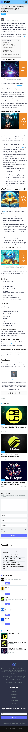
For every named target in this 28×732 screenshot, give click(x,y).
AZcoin (23, 36)
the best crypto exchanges (14, 343)
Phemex (7, 618)
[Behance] (17, 393)
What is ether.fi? (6, 42)
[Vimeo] (21, 393)
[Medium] (12, 393)
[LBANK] (2, 589)
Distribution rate (8, 50)
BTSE (6, 608)
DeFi (18, 231)
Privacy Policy (14, 694)
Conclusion (5, 56)
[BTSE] (2, 610)
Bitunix (6, 597)
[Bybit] (2, 580)
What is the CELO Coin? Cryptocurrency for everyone (13, 551)
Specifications (7, 48)
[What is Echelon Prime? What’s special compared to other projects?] (14, 443)
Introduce (14, 691)
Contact (14, 703)
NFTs (23, 147)
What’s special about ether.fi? (9, 45)
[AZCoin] (6, 1)
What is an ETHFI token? (8, 47)
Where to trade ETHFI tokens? (10, 53)
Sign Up (7, 583)
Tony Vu (8, 19)
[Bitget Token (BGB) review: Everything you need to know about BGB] (14, 471)
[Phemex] (2, 621)
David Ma (20, 682)
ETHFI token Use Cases (9, 51)
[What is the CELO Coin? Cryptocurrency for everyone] (14, 415)
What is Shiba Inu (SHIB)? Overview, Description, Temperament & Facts (11, 563)
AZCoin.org (20, 728)
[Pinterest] (10, 393)
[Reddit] (14, 393)
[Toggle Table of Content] (18, 41)
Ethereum (19, 85)
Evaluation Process (14, 700)
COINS (3, 13)
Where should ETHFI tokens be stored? (12, 54)
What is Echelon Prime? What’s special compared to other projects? (13, 455)
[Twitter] (8, 393)
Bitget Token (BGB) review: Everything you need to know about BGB (13, 483)
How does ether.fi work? (8, 44)
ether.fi (5, 211)
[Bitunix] (2, 600)
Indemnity (14, 697)
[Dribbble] (19, 393)
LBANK (7, 587)
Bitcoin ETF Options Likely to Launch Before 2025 (14, 567)
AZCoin (2, 668)
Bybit (6, 578)
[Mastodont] (15, 393)
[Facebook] (6, 393)
